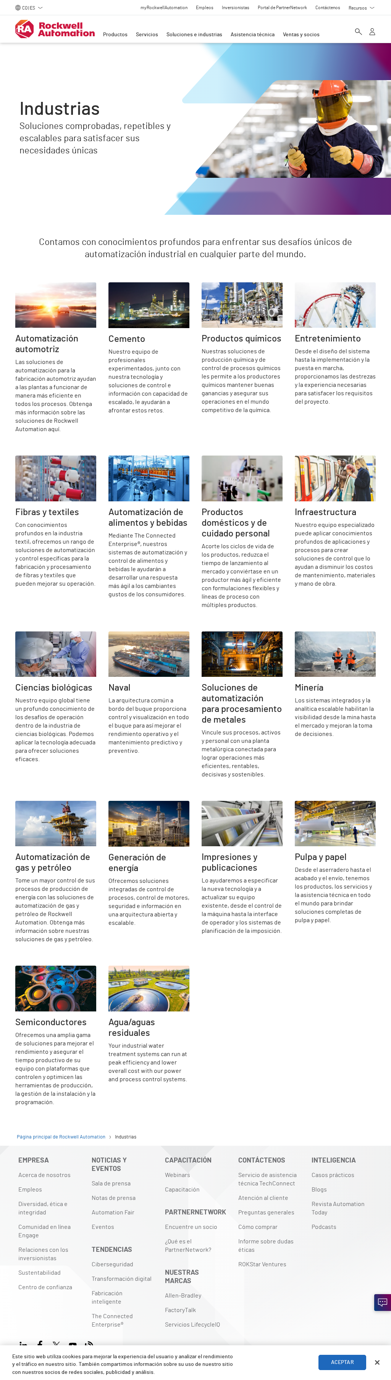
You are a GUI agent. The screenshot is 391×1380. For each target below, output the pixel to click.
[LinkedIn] (25, 1344)
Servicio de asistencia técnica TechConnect (267, 1179)
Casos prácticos (333, 1175)
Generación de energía (138, 805)
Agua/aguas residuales (139, 970)
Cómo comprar (258, 1227)
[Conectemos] (382, 1302)
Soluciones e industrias (194, 34)
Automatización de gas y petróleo (47, 810)
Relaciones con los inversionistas (43, 1254)
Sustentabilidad (39, 1273)
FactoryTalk (180, 1310)
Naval (115, 636)
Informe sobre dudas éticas (266, 1245)
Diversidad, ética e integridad (43, 1208)
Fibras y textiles (36, 460)
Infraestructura (315, 460)
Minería (304, 636)
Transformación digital (122, 1279)
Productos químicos (228, 287)
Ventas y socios (301, 34)
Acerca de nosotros (44, 1175)
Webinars (177, 1175)
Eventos (103, 1227)
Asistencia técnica (253, 34)
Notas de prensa (114, 1198)
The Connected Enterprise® (112, 1320)
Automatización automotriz (51, 287)
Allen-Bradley (183, 1296)
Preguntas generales (266, 1212)
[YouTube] (73, 1344)
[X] (56, 1344)
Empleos (30, 1190)
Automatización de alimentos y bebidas (147, 464)
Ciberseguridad (112, 1264)
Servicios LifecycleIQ (192, 1325)
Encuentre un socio (191, 1227)
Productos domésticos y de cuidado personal (238, 464)
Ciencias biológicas (41, 636)
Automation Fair (113, 1212)
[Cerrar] (377, 1362)
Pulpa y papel (312, 805)
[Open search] (358, 32)
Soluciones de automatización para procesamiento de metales (242, 645)
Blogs (319, 1190)
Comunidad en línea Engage (44, 1231)
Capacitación (182, 1190)
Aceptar (342, 1362)
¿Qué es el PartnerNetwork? (188, 1245)
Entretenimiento (317, 287)
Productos (115, 34)
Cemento (120, 287)
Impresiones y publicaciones (240, 805)
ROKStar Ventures (262, 1264)
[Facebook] (40, 1344)
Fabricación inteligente (107, 1297)
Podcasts (324, 1227)
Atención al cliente (263, 1198)
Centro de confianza (45, 1287)
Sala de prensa (111, 1183)
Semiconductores (39, 970)
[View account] (372, 32)
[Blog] (89, 1344)
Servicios (147, 34)
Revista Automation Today (338, 1208)
